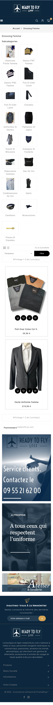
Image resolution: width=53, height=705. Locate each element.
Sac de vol (28, 171)
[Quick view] (35, 318)
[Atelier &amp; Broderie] (26, 582)
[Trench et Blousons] (10, 140)
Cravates (28, 105)
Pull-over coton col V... (26, 329)
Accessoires (28, 215)
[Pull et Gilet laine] (10, 95)
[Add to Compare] (29, 318)
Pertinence (19, 253)
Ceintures (10, 215)
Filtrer (42, 253)
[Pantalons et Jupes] (28, 118)
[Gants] (28, 184)
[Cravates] (28, 95)
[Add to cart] (17, 318)
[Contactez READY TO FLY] (26, 468)
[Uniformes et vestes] (10, 118)
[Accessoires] (28, 206)
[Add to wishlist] (23, 318)
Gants (29, 193)
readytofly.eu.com (25, 427)
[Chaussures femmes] (10, 162)
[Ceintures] (10, 206)
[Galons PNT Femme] (28, 51)
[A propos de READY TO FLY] (26, 537)
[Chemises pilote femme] (10, 51)
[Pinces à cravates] (10, 228)
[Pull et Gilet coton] (28, 73)
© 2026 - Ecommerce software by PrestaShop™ (27, 692)
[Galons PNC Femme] (10, 73)
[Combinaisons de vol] (10, 184)
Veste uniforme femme (27, 402)
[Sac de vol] (28, 162)
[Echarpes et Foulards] (28, 140)
